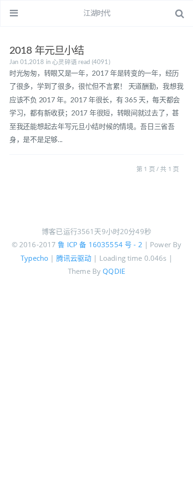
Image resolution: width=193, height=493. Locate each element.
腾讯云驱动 (74, 258)
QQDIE (114, 271)
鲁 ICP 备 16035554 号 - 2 (100, 244)
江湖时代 (97, 13)
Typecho (34, 258)
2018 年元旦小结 (46, 50)
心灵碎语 (64, 62)
